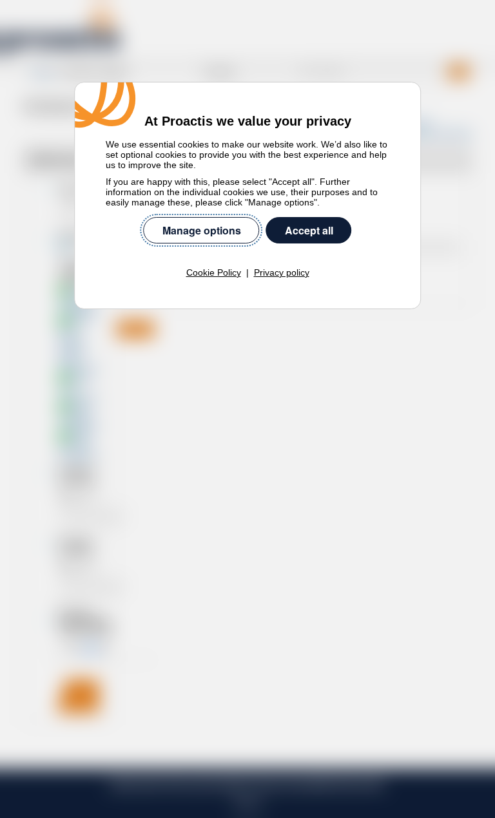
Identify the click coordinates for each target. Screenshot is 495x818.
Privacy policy (281, 272)
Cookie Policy (213, 272)
